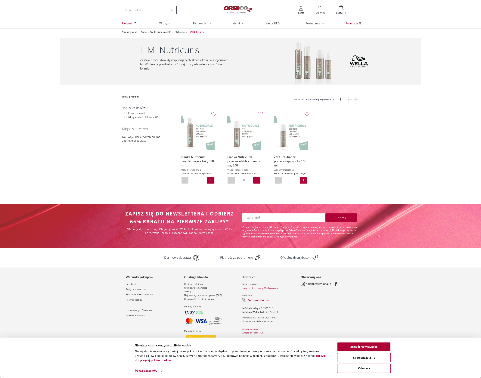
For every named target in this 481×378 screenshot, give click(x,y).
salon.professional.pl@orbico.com (260, 288)
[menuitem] (127, 23)
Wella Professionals (160, 32)
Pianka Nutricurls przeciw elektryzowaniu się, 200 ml (244, 161)
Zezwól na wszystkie (363, 346)
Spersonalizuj (362, 357)
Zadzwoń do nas (258, 300)
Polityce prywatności (287, 236)
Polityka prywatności (136, 289)
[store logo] (238, 9)
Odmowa (364, 368)
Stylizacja (180, 32)
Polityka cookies (134, 299)
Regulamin (131, 284)
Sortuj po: (299, 99)
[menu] (240, 23)
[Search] (172, 10)
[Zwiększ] (210, 180)
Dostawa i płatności (194, 284)
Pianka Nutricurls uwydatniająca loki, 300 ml (197, 161)
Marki (144, 32)
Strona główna (129, 32)
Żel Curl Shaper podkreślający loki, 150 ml (290, 161)
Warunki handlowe (135, 315)
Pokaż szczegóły (146, 370)
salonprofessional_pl (319, 284)
